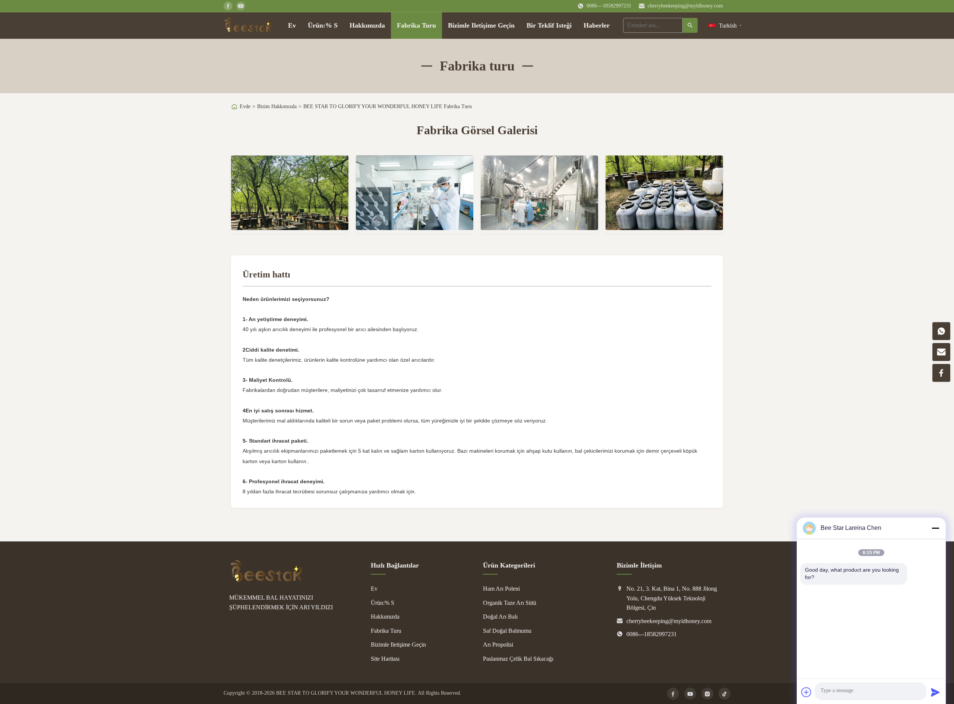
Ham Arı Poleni (501, 588)
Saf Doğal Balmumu (507, 631)
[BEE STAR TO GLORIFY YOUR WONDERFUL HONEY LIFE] (266, 580)
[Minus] (935, 528)
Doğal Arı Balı (500, 616)
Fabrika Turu (416, 25)
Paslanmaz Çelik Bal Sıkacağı (518, 659)
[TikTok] (724, 694)
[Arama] (690, 25)
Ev (292, 25)
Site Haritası (385, 659)
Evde (245, 106)
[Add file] (806, 692)
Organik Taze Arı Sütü (509, 603)
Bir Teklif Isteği (549, 25)
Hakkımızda (367, 25)
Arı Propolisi (498, 644)
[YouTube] (690, 694)
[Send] (935, 692)
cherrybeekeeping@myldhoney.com (685, 6)
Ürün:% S (323, 25)
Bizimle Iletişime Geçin (481, 25)
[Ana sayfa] (248, 25)
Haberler (597, 25)
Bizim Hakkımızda (277, 106)
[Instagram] (707, 694)
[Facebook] (673, 694)
